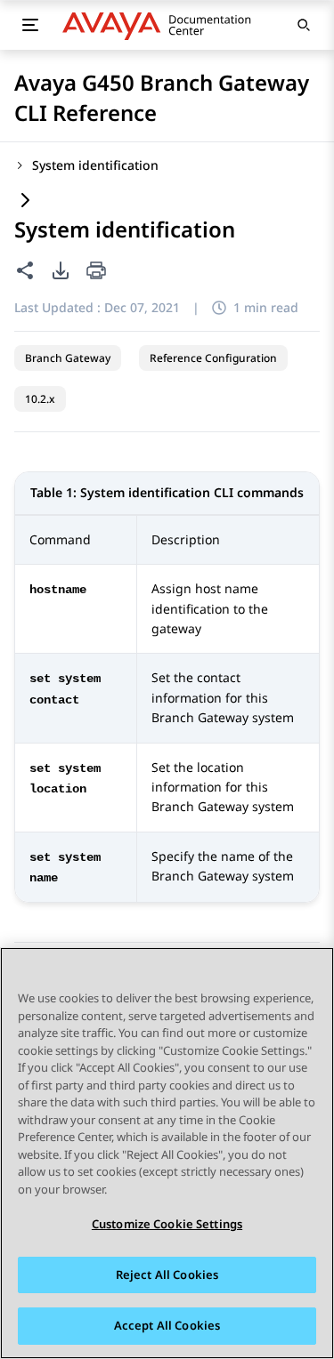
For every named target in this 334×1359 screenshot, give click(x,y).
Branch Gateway (67, 358)
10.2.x (40, 398)
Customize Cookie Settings (167, 1224)
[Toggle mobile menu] (30, 25)
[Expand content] (25, 201)
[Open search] (304, 25)
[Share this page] (25, 270)
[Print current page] (96, 272)
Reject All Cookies (167, 1275)
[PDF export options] (60, 270)
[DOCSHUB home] (161, 25)
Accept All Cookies (167, 1325)
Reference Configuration (213, 358)
